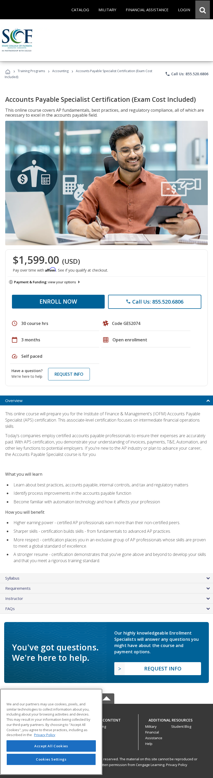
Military (151, 726)
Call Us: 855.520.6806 (186, 74)
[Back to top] (106, 719)
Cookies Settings (51, 759)
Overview (14, 400)
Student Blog (181, 726)
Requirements (18, 588)
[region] (51, 732)
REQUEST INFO (69, 374)
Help (148, 743)
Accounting (60, 71)
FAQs (10, 608)
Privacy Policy (176, 764)
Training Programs (31, 71)
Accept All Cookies (51, 746)
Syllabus (12, 578)
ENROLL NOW (58, 301)
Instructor (14, 598)
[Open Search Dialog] (202, 10)
